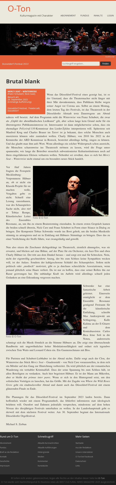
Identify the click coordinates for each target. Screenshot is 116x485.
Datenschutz (81, 461)
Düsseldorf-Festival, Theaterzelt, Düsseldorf (24, 109)
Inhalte (98, 15)
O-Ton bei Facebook (84, 456)
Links (78, 465)
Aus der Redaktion (83, 447)
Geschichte (4, 461)
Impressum (5, 465)
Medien (41, 456)
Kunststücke (43, 465)
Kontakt (3, 456)
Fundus (84, 15)
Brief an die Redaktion (9, 452)
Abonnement (68, 15)
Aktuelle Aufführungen (47, 447)
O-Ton (19, 8)
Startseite (80, 443)
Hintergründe (43, 452)
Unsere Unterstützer (84, 452)
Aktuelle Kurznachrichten (48, 443)
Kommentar (43, 461)
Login (110, 15)
